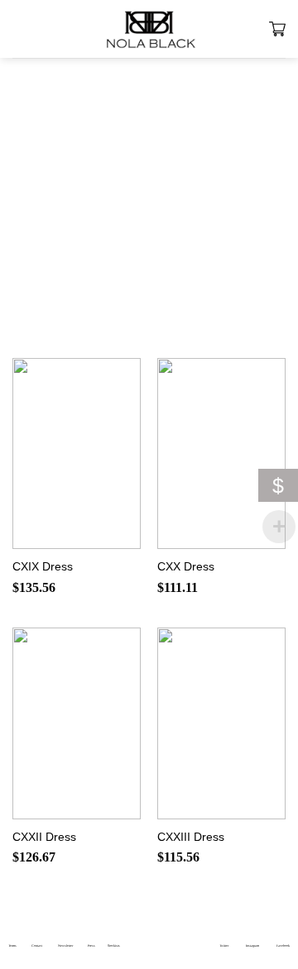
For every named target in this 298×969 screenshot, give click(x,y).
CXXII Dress (44, 837)
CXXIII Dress (190, 837)
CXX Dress (185, 567)
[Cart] (277, 28)
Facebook (283, 945)
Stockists (114, 945)
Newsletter (65, 945)
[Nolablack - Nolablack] (149, 29)
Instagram (252, 945)
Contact (36, 945)
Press (91, 945)
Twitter (223, 945)
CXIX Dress (42, 567)
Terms (12, 945)
